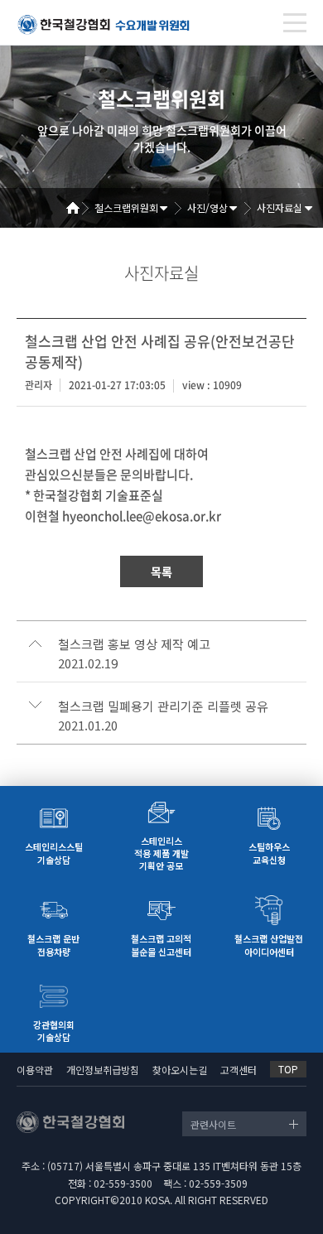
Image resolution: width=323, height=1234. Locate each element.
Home (78, 208)
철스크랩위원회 (126, 207)
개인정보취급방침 (102, 1070)
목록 (161, 571)
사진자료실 (279, 207)
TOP (288, 1069)
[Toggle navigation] (294, 22)
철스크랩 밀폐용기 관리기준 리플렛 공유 (163, 706)
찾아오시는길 (179, 1070)
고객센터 (238, 1070)
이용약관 (35, 1070)
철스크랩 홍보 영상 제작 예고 (134, 644)
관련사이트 (213, 1124)
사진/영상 (207, 207)
